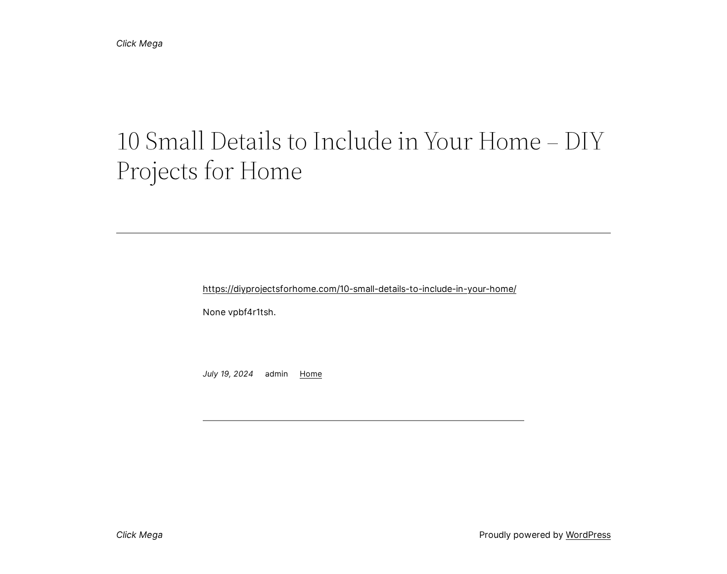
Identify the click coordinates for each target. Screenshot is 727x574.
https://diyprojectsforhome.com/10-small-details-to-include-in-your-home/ (359, 289)
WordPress (588, 534)
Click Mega (139, 43)
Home (311, 374)
